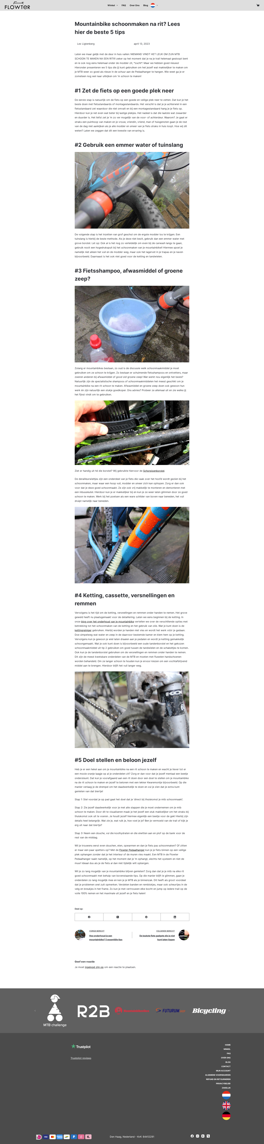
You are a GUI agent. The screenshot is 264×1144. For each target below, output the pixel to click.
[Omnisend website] (132, 600)
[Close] (174, 541)
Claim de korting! (132, 580)
